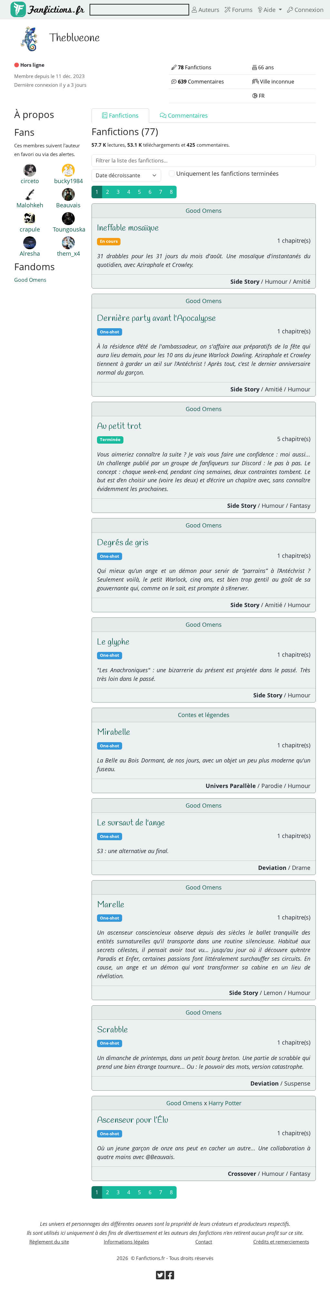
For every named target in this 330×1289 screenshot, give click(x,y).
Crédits (281, 1241)
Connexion (308, 10)
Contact (203, 1241)
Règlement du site (49, 1241)
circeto (30, 181)
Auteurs (208, 10)
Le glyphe (113, 642)
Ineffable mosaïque (128, 228)
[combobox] (139, 9)
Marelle (110, 905)
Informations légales (126, 1241)
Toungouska (69, 229)
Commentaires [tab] (187, 115)
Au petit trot (119, 426)
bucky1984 (68, 181)
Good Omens (30, 279)
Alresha (30, 253)
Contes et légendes (203, 715)
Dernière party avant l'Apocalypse (156, 318)
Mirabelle (113, 732)
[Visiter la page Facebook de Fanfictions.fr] (170, 1277)
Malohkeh (29, 205)
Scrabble (112, 1030)
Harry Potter (225, 1103)
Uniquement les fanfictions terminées (227, 173)
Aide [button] (269, 10)
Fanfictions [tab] (123, 115)
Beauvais (68, 205)
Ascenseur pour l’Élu (132, 1120)
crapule (30, 229)
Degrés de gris (122, 543)
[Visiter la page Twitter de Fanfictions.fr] (161, 1277)
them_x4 (68, 253)
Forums (241, 10)
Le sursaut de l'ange (131, 823)
